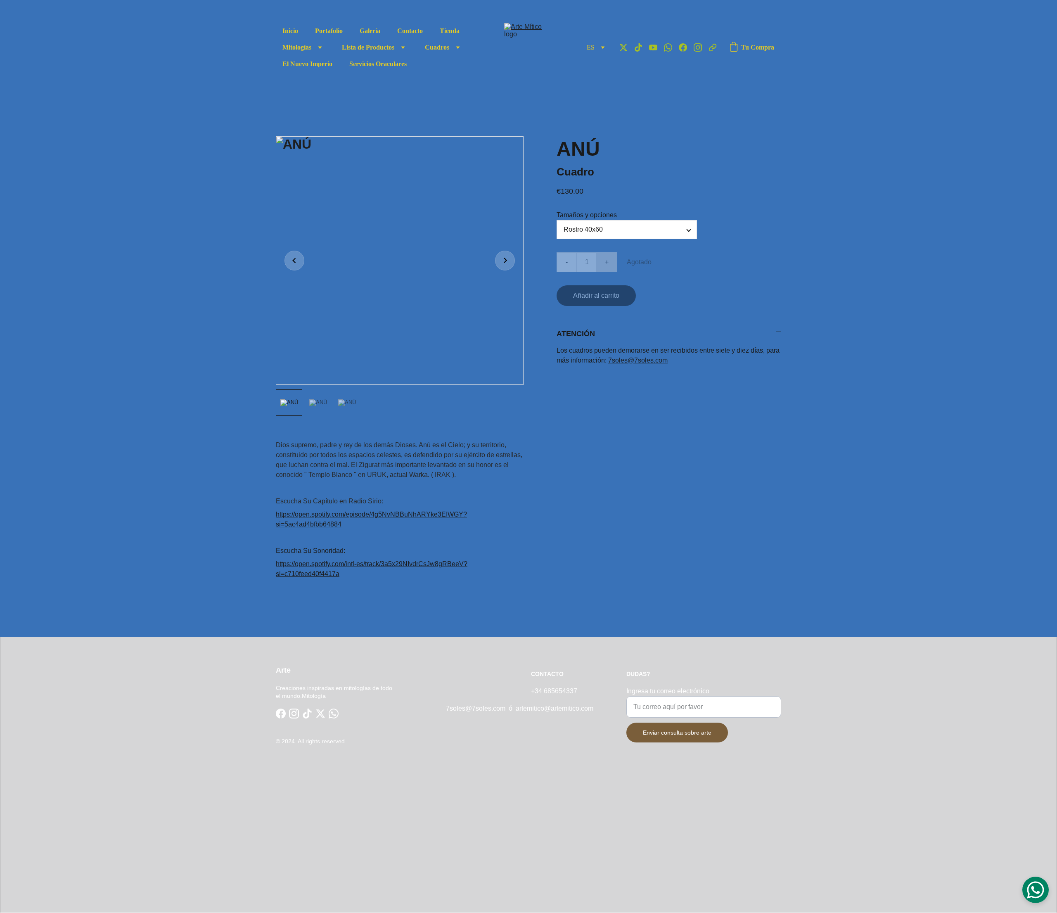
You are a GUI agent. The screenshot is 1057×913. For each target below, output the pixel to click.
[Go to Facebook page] (686, 47)
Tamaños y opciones (587, 214)
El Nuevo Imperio (307, 63)
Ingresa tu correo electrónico (667, 691)
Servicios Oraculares (378, 63)
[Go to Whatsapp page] (671, 47)
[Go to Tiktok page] (641, 47)
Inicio (290, 30)
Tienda (450, 30)
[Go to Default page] (713, 47)
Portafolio (329, 30)
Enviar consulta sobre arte (677, 732)
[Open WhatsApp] (1035, 890)
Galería (370, 30)
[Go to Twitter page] (626, 47)
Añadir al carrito (596, 295)
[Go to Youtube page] (656, 47)
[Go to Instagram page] (701, 47)
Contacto (410, 30)
